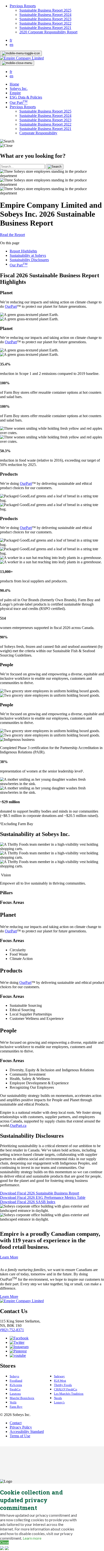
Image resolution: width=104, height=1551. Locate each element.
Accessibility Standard (27, 1431)
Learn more (32, 1538)
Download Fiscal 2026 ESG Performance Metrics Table (42, 1197)
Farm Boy (16, 1406)
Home (14, 84)
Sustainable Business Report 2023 (45, 19)
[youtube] (18, 1355)
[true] (54, 166)
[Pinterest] (18, 1351)
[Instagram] (19, 1347)
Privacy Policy (21, 1427)
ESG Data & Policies (26, 97)
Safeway (59, 1376)
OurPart (11, 306)
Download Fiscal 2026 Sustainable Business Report (39, 1193)
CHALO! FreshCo (65, 1389)
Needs (58, 1398)
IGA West (60, 1380)
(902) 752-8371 (12, 1330)
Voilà (13, 1402)
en (11, 45)
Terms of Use (20, 1436)
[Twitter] (17, 1342)
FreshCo (15, 1389)
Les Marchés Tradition (68, 1393)
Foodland (16, 1380)
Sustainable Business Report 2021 (45, 28)
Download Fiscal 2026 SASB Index (27, 1202)
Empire (15, 93)
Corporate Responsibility (38, 133)
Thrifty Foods (63, 1385)
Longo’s (59, 1402)
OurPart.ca (18, 1125)
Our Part (19, 102)
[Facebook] (19, 1338)
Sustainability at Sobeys (28, 255)
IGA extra (16, 1385)
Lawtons (15, 1393)
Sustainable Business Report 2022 (45, 23)
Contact (16, 1423)
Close (4, 1542)
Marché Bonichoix (22, 1398)
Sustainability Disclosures (29, 260)
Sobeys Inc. (19, 88)
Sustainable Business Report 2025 (45, 10)
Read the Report (12, 235)
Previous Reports (23, 6)
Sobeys (14, 1376)
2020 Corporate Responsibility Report (48, 32)
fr (11, 40)
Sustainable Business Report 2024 (45, 15)
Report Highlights (23, 251)
